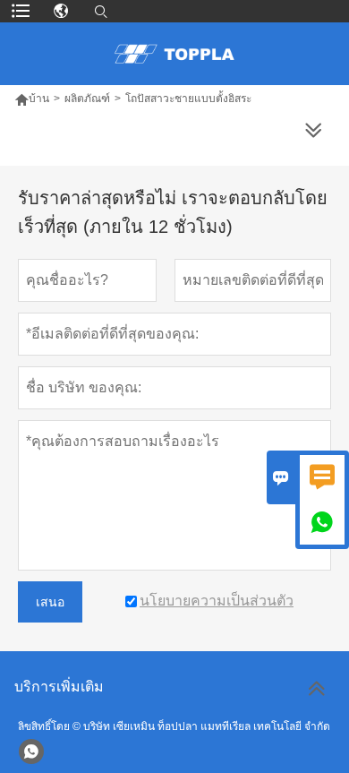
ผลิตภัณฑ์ (87, 98)
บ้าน (39, 98)
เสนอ (50, 602)
